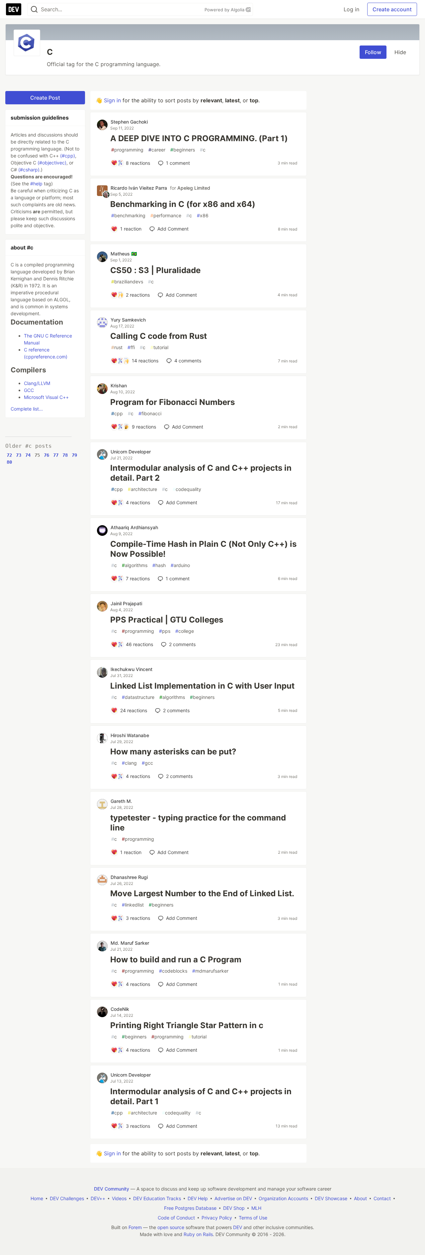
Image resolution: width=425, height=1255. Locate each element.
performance (165, 215)
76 (46, 455)
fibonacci (149, 413)
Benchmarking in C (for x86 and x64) (182, 204)
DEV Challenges (67, 1198)
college (184, 631)
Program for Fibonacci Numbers (172, 402)
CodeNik (120, 1009)
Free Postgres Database (190, 1208)
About (360, 1198)
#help (36, 183)
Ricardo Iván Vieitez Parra (139, 188)
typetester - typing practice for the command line (198, 822)
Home (37, 1198)
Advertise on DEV (233, 1198)
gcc (147, 763)
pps (164, 631)
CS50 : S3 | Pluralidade (155, 270)
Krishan (119, 385)
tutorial (159, 347)
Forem (135, 1227)
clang (129, 763)
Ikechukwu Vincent (131, 669)
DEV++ (98, 1198)
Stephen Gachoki (129, 122)
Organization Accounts (283, 1198)
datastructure (138, 697)
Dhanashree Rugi (129, 877)
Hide (400, 52)
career (156, 149)
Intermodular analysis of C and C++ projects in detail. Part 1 (201, 1096)
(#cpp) (67, 155)
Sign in (112, 100)
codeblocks (173, 971)
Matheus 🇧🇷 (124, 253)
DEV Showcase (331, 1198)
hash (159, 565)
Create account (392, 9)
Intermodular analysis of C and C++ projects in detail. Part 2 (201, 473)
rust (117, 347)
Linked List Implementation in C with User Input (202, 686)
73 (18, 455)
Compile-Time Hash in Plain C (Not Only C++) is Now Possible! (203, 549)
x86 (203, 215)
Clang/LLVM (37, 383)
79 (74, 455)
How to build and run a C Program (175, 959)
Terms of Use (253, 1217)
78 (65, 455)
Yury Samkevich (128, 320)
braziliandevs (127, 281)
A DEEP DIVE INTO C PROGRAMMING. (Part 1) (199, 138)
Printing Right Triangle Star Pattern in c (186, 1025)
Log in (351, 9)
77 (55, 455)
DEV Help (198, 1198)
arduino (180, 565)
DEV (237, 1227)
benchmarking (128, 215)
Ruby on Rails (198, 1234)
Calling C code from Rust (158, 336)
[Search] (34, 9)
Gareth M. (121, 801)
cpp (117, 413)
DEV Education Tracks (157, 1198)
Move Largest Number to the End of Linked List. (202, 893)
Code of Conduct (176, 1217)
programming (127, 149)
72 (9, 455)
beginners (182, 149)
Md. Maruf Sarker (130, 943)
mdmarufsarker (210, 971)
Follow (373, 52)
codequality (187, 489)
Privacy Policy (217, 1217)
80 (9, 462)
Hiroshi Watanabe (130, 735)
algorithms (134, 565)
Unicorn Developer (131, 451)
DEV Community (111, 1189)
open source (170, 1227)
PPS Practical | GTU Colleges (166, 620)
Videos (119, 1198)
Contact (382, 1198)
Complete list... (27, 409)
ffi (131, 347)
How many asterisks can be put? (173, 751)
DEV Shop (234, 1208)
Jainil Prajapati (126, 603)
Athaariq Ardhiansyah (134, 527)
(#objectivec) (52, 162)
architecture (142, 489)
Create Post (45, 97)
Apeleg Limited (193, 188)
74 (28, 455)
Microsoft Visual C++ (46, 397)
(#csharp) (29, 169)
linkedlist (133, 905)
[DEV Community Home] (13, 9)
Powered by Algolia (225, 9)
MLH (256, 1208)
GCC (29, 390)
